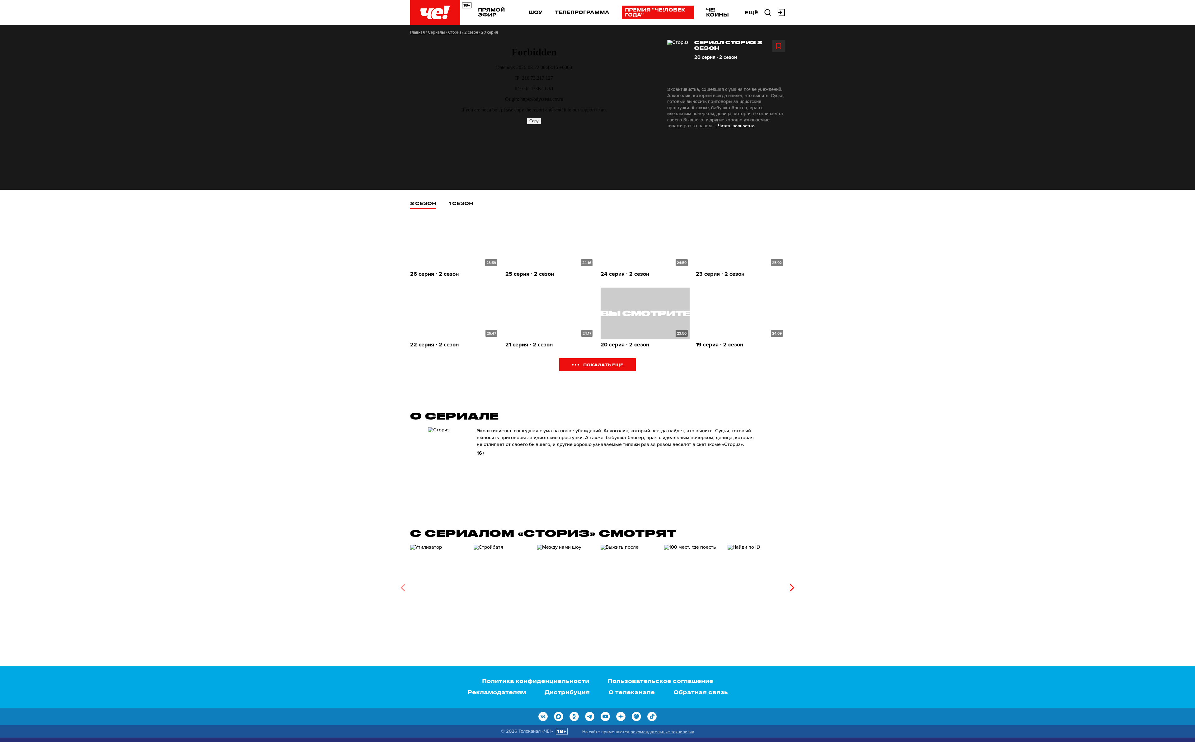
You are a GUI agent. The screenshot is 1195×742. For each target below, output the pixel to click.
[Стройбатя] (502, 585)
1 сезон (461, 203)
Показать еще (603, 364)
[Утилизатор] (438, 585)
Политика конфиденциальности (535, 681)
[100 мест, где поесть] (692, 585)
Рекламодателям (496, 692)
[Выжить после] (629, 585)
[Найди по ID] (756, 585)
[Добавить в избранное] (778, 46)
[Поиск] (767, 12)
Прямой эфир (491, 12)
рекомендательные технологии (662, 732)
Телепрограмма (582, 12)
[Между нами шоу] (565, 585)
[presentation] (403, 587)
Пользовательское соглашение (660, 681)
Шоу (535, 12)
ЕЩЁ (751, 12)
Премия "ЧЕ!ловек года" (655, 12)
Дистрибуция (567, 692)
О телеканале (631, 692)
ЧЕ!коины (717, 12)
